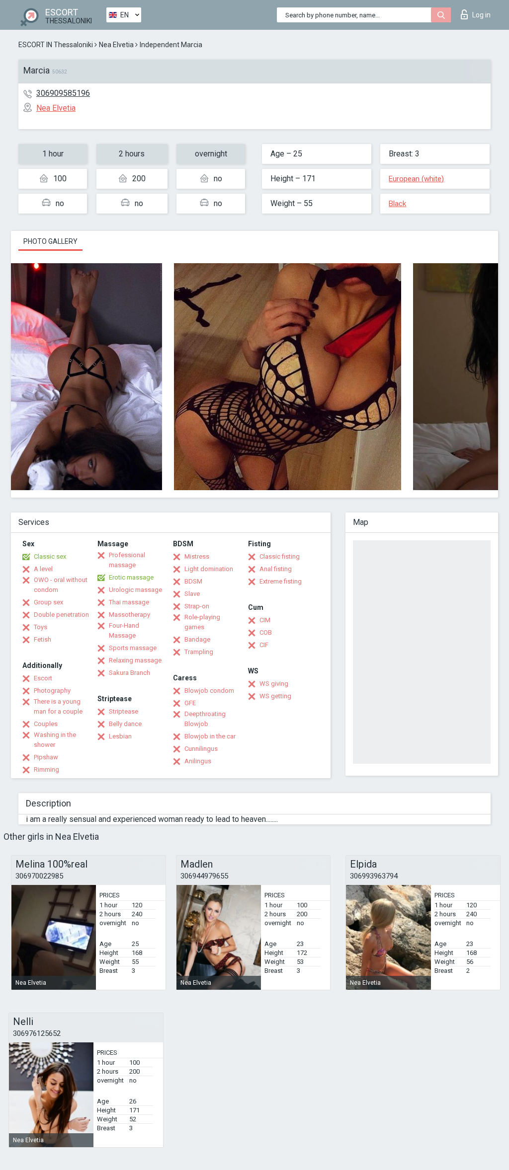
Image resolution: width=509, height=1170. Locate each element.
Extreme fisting (280, 581)
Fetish (42, 639)
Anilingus (197, 761)
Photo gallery (50, 241)
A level (43, 569)
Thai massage (129, 602)
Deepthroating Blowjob (205, 719)
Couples (46, 724)
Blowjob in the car (210, 736)
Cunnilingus (201, 748)
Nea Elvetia (116, 45)
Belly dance (125, 724)
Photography (52, 690)
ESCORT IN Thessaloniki (55, 45)
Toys (40, 627)
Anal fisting (275, 569)
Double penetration (61, 614)
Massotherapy (129, 614)
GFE (190, 703)
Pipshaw (46, 757)
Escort (43, 678)
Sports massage (133, 648)
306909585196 (63, 93)
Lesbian (120, 736)
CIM (264, 620)
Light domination (208, 569)
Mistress (196, 556)
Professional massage (127, 560)
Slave (192, 593)
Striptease (123, 711)
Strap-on (196, 606)
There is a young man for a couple (58, 706)
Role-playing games (202, 622)
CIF (263, 645)
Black (397, 203)
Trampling (198, 652)
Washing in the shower (55, 739)
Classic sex (50, 556)
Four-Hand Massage (124, 630)
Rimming (46, 769)
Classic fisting (279, 556)
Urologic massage (135, 589)
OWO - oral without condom (60, 584)
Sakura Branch (129, 672)
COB (265, 632)
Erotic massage (131, 577)
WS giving (273, 683)
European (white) (416, 178)
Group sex (48, 602)
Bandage (197, 639)
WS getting (275, 696)
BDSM (193, 581)
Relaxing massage (135, 660)
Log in (481, 15)
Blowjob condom (209, 690)
